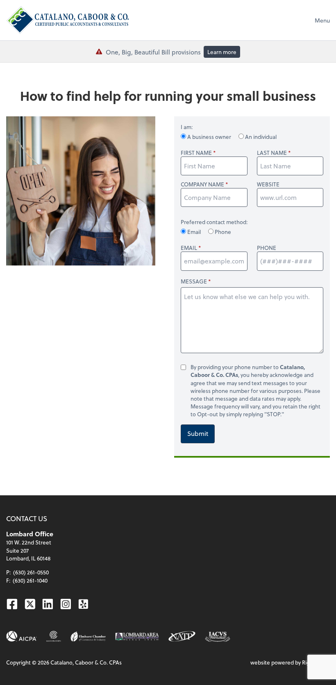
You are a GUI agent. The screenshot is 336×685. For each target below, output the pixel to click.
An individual (260, 137)
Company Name (202, 184)
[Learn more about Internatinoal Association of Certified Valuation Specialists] (217, 636)
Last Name (272, 153)
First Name (196, 153)
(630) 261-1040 (30, 580)
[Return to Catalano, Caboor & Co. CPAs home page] (67, 20)
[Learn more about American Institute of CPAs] (21, 636)
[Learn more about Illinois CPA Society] (53, 636)
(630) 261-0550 (31, 572)
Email (194, 232)
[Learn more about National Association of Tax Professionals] (181, 636)
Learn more (221, 52)
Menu (322, 20)
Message (194, 281)
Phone (222, 232)
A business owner (209, 137)
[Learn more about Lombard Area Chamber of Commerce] (137, 636)
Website (268, 184)
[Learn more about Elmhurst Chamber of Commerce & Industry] (88, 636)
